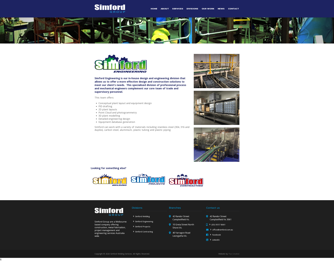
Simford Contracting (144, 231)
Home (154, 8)
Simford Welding (142, 216)
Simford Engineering (144, 221)
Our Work (208, 8)
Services (177, 8)
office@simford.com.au (222, 229)
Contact (233, 8)
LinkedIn (216, 239)
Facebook (216, 234)
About (165, 8)
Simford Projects (142, 226)
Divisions (192, 8)
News (221, 8)
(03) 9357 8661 (218, 224)
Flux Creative (233, 254)
